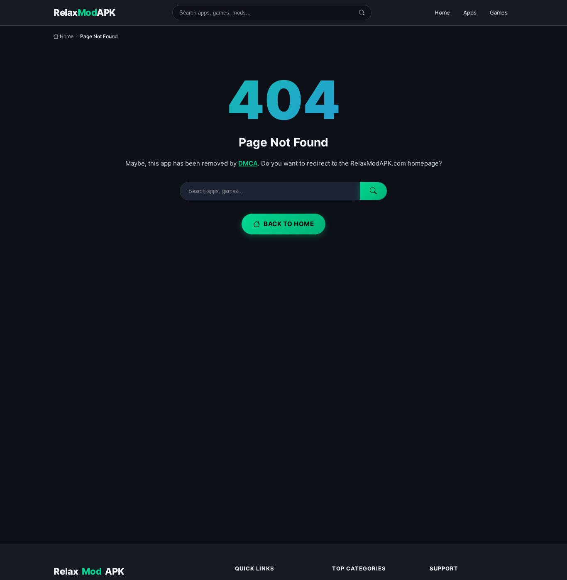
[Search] (361, 12)
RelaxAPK (89, 571)
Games (499, 12)
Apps (470, 12)
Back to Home (289, 224)
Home (442, 12)
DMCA (248, 163)
